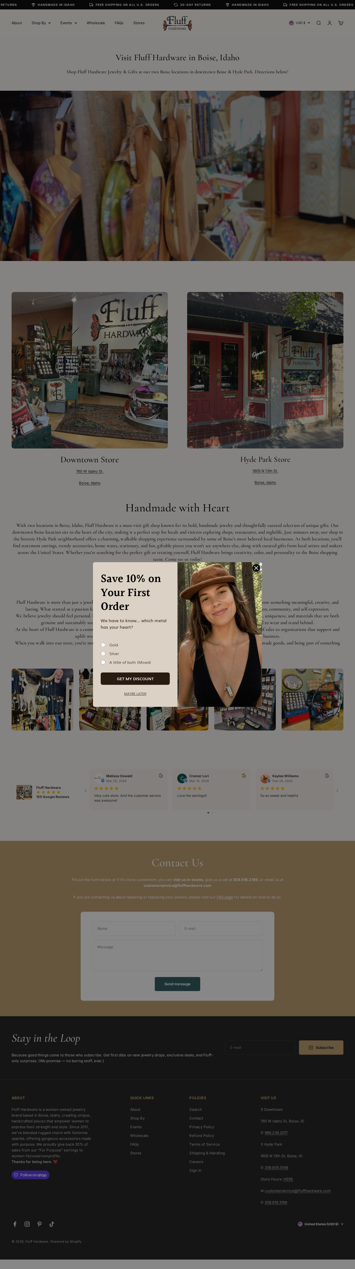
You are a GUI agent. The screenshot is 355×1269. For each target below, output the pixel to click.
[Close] (256, 568)
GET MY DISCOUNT (135, 678)
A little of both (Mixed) (130, 662)
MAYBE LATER (135, 693)
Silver (114, 653)
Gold (113, 644)
